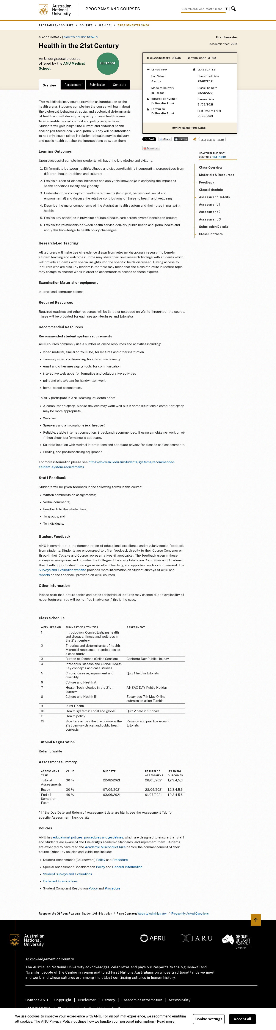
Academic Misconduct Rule (105, 847)
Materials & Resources (216, 175)
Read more (165, 1021)
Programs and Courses (112, 9)
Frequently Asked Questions (190, 913)
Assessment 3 (210, 219)
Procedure (120, 860)
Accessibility (180, 1000)
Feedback (206, 182)
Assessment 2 (210, 212)
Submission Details (214, 226)
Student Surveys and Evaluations (67, 874)
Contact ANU (36, 1000)
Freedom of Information (141, 1000)
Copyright (63, 1000)
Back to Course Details (80, 37)
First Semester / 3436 (133, 25)
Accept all (242, 1019)
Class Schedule (211, 190)
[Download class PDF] (151, 148)
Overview (49, 85)
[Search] (234, 8)
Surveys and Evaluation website (62, 570)
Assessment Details (214, 197)
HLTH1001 (105, 25)
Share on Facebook (165, 139)
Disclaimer (87, 1000)
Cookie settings (208, 1019)
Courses (86, 25)
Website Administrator (152, 913)
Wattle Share (181, 139)
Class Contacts (211, 234)
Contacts (119, 84)
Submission (97, 84)
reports (45, 575)
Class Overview (210, 167)
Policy (100, 860)
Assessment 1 (209, 204)
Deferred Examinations (60, 881)
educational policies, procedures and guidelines (88, 837)
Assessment (73, 84)
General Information (127, 867)
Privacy (108, 1000)
